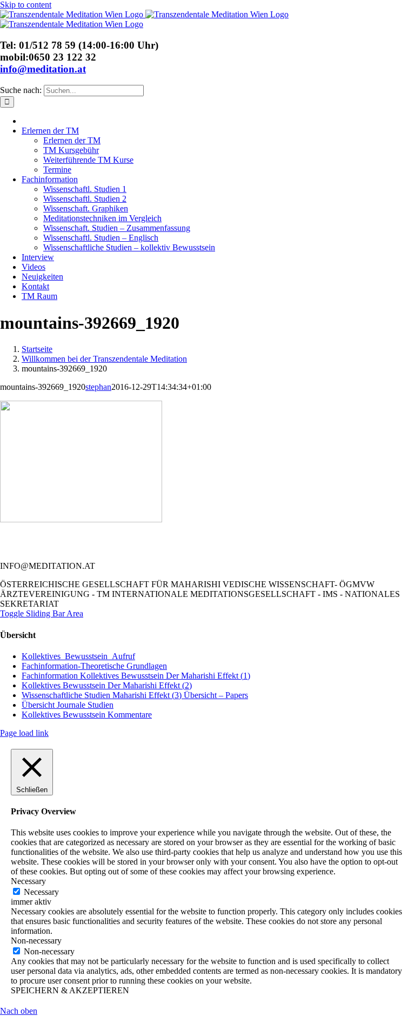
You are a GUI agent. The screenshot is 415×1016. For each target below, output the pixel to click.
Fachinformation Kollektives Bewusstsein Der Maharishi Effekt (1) (136, 675)
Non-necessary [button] (36, 940)
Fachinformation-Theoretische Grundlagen (94, 665)
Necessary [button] (28, 881)
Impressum (335, 547)
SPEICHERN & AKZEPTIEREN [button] (70, 990)
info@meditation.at (43, 69)
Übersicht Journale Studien (67, 704)
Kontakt (92, 538)
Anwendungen (304, 538)
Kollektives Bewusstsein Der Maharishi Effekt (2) (107, 685)
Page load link (24, 733)
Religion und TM (221, 538)
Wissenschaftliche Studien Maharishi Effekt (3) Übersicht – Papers (135, 695)
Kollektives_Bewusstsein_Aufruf (78, 656)
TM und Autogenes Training (130, 547)
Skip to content (25, 4)
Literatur (149, 538)
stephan (98, 386)
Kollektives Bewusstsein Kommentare (87, 714)
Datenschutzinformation (247, 547)
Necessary (41, 892)
